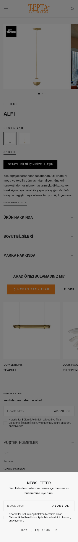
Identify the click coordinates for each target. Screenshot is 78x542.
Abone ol (60, 505)
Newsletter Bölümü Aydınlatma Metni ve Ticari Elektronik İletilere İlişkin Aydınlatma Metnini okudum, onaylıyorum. (40, 517)
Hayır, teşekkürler (39, 530)
